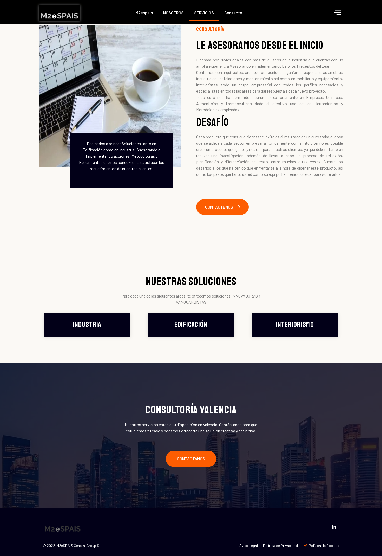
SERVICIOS (204, 12)
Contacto (233, 12)
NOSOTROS (173, 12)
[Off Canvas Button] (337, 13)
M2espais (144, 12)
